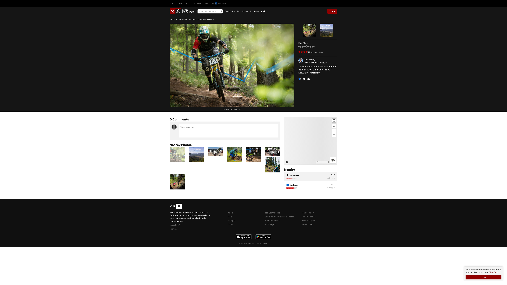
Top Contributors (272, 213)
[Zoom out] (334, 135)
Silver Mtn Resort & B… (206, 19)
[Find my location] (334, 126)
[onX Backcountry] (220, 3)
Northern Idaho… (182, 19)
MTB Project (270, 224)
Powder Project (308, 220)
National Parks (308, 224)
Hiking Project (308, 213)
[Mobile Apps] (263, 11)
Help (230, 216)
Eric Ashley (310, 59)
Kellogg (193, 19)
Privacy (265, 243)
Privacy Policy (493, 272)
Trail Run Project (309, 216)
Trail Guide (230, 11)
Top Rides (254, 11)
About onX (175, 225)
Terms (259, 243)
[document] (483, 273)
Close (483, 277)
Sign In (332, 11)
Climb (172, 3)
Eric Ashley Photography (309, 73)
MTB (180, 3)
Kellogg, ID (323, 62)
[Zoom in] (334, 131)
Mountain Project (272, 220)
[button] (299, 78)
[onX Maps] (176, 208)
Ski (206, 3)
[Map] (310, 141)
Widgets (232, 220)
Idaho (172, 19)
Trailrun (197, 3)
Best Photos (242, 11)
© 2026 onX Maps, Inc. (247, 243)
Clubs (230, 224)
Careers (173, 229)
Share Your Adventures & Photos (279, 216)
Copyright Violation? (232, 109)
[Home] (183, 11)
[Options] (333, 160)
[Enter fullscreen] (334, 120)
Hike (188, 3)
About (230, 213)
